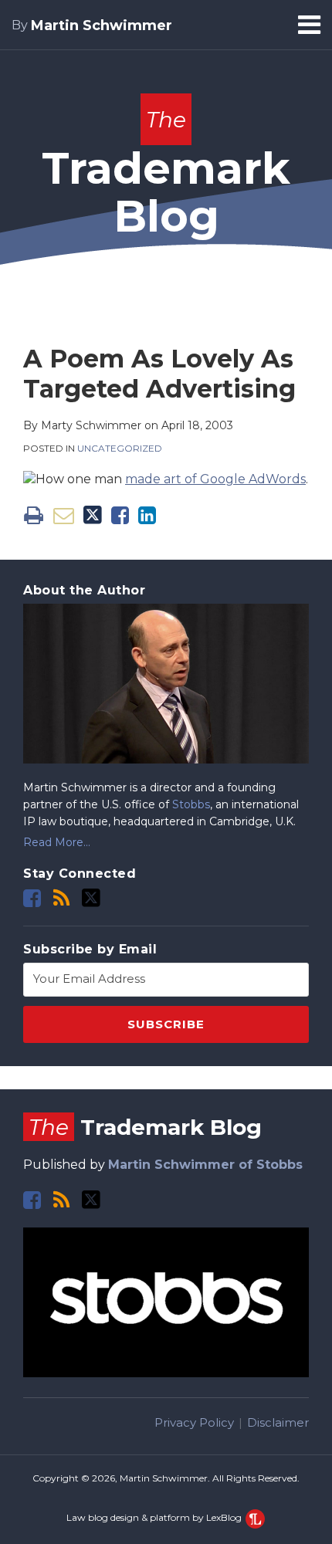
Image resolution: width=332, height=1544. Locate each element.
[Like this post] (120, 515)
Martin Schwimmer (101, 25)
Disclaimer (278, 1422)
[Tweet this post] (92, 515)
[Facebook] (32, 898)
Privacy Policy (194, 1422)
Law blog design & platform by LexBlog (155, 1517)
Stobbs (191, 804)
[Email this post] (63, 515)
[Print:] (33, 515)
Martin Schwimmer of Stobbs (205, 1164)
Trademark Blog (166, 174)
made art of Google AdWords (215, 479)
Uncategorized (119, 448)
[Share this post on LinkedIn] (147, 515)
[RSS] (61, 898)
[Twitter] (91, 898)
